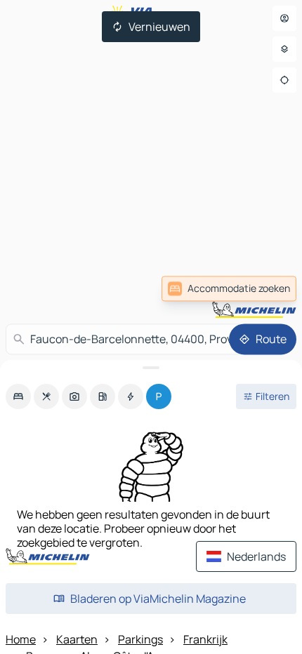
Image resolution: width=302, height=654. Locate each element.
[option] (18, 396)
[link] (229, 288)
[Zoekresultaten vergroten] (151, 367)
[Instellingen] (284, 49)
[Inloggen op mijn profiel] (284, 18)
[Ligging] (284, 80)
